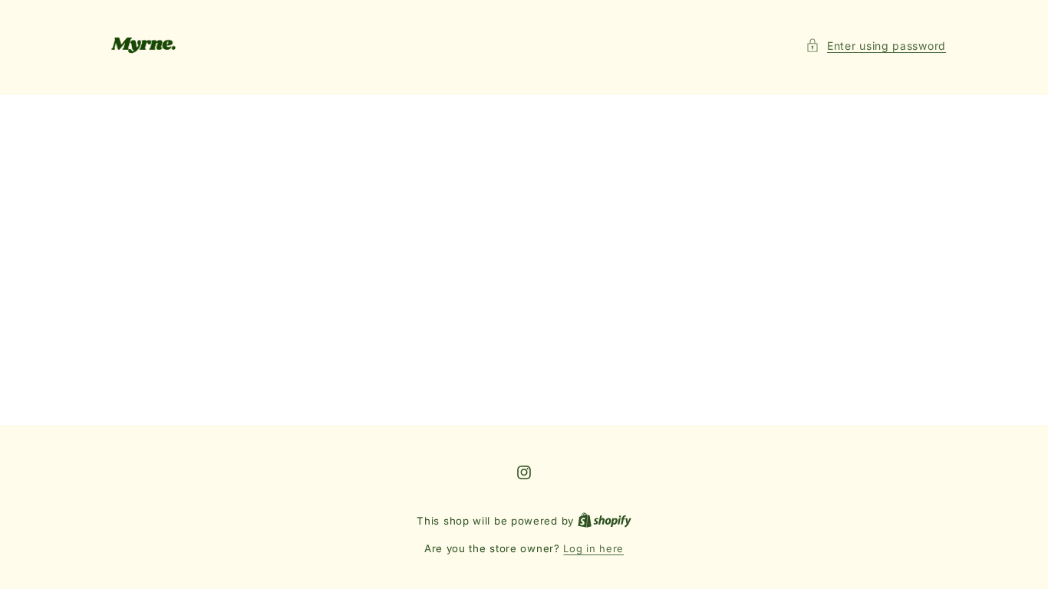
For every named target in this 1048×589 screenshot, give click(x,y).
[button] (876, 45)
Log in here (593, 548)
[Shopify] (604, 521)
